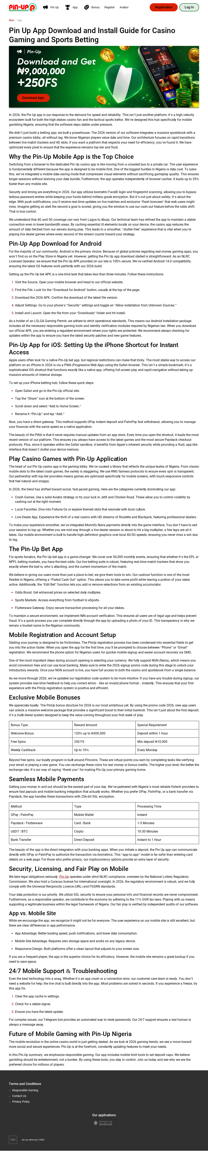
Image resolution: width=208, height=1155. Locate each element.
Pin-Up (64, 877)
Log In (189, 7)
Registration (163, 7)
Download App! (33, 98)
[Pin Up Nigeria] (23, 7)
